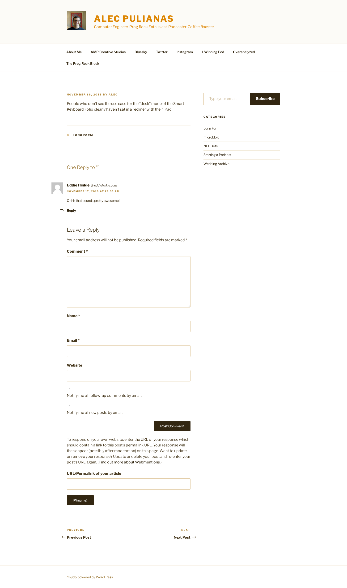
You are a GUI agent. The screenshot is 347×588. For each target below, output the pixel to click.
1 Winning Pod (213, 52)
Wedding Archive (216, 164)
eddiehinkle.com (105, 185)
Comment (77, 251)
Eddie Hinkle (78, 185)
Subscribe (265, 98)
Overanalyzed (244, 52)
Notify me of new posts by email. (95, 412)
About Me (74, 52)
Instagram (185, 52)
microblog (211, 137)
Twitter (162, 52)
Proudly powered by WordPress (89, 577)
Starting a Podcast (217, 155)
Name (73, 316)
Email (73, 340)
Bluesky (141, 52)
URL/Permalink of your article (94, 473)
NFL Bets (210, 146)
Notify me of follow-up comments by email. (104, 395)
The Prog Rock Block (82, 63)
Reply (71, 210)
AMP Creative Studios (108, 52)
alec (113, 94)
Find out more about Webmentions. (130, 462)
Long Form (83, 135)
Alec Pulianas (134, 18)
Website (74, 365)
